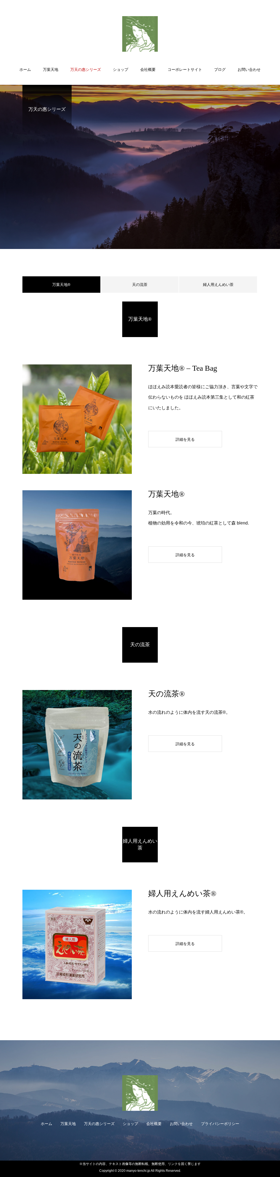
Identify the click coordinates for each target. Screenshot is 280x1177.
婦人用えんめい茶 (218, 284)
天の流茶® (166, 693)
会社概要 (148, 69)
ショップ (120, 69)
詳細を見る (185, 439)
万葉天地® (166, 494)
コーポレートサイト (185, 69)
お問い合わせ (249, 69)
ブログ (220, 69)
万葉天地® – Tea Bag (182, 368)
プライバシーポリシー (220, 1123)
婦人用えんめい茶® (182, 893)
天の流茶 (139, 284)
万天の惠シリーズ (85, 69)
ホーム (25, 69)
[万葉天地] (140, 34)
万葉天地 (50, 69)
